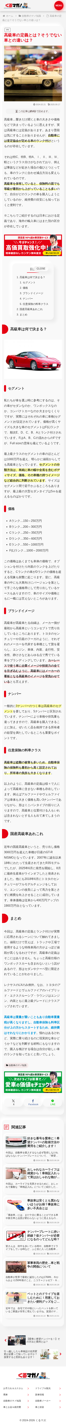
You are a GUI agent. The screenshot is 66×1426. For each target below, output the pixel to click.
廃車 (5, 1394)
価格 (25, 287)
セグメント (29, 282)
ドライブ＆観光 (43, 1388)
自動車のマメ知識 (17, 1065)
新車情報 (39, 1394)
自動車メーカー (43, 1400)
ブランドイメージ (33, 293)
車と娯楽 (39, 1407)
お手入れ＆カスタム (13, 1388)
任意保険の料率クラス (35, 303)
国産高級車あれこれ (31, 309)
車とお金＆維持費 (12, 1407)
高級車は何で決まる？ (32, 277)
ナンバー (28, 298)
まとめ (23, 314)
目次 (33, 269)
